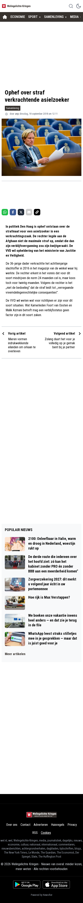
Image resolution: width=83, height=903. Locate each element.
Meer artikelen (15, 654)
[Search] (70, 6)
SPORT (33, 17)
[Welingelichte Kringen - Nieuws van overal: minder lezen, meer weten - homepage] (17, 6)
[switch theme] (78, 6)
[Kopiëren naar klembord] (37, 212)
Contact (25, 825)
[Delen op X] (21, 212)
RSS (35, 833)
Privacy (72, 825)
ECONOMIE (17, 17)
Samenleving (12, 108)
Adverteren (41, 825)
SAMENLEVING (54, 17)
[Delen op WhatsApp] (5, 212)
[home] (4, 16)
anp (17, 113)
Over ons (11, 825)
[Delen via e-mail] (29, 212)
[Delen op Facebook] (13, 212)
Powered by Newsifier (41, 895)
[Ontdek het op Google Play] (26, 884)
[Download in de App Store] (56, 884)
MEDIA (74, 17)
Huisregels (57, 825)
